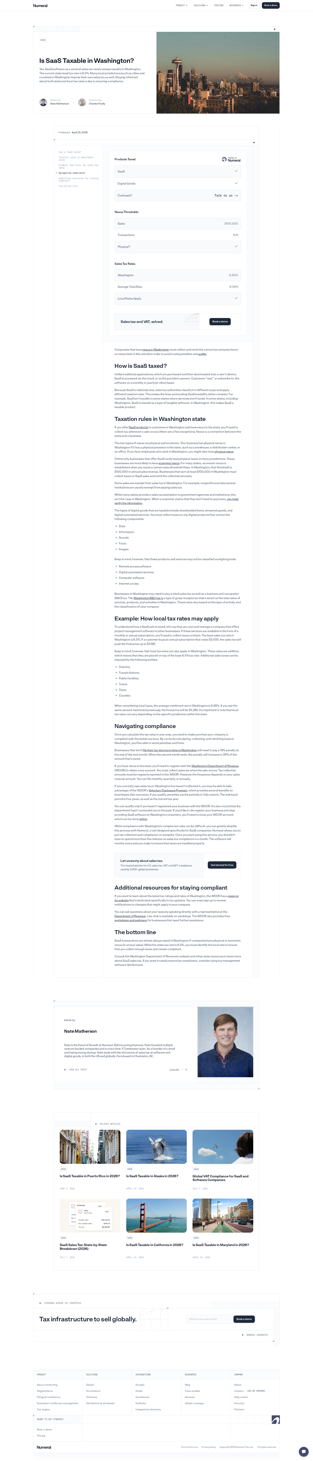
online (143, 819)
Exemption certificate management (57, 1403)
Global (90, 1385)
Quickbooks (142, 1397)
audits (202, 354)
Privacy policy (209, 1447)
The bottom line (68, 186)
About (237, 1385)
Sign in (254, 5)
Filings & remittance (48, 1397)
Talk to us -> (226, 195)
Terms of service (189, 1447)
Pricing (41, 1436)
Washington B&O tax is (148, 598)
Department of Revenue (130, 916)
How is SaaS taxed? (70, 152)
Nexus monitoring (47, 1385)
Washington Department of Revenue (215, 766)
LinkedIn (174, 1069)
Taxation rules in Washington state (76, 158)
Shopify (139, 1385)
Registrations (45, 1391)
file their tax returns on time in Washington (170, 750)
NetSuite (140, 1403)
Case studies (192, 1391)
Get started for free (222, 865)
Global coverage (194, 1403)
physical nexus (223, 451)
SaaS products (138, 427)
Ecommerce (93, 1391)
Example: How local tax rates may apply (79, 166)
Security (239, 1403)
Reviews (190, 1397)
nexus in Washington (155, 349)
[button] (182, 5)
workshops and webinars (130, 920)
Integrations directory (148, 1409)
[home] (40, 5)
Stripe (139, 1391)
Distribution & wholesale (100, 1403)
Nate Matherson (59, 103)
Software (91, 1397)
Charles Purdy (97, 103)
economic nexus (169, 463)
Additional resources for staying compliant (79, 179)
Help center (241, 1397)
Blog (187, 1385)
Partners (239, 1409)
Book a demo (270, 5)
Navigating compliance (72, 173)
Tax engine (43, 1409)
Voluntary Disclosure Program (168, 790)
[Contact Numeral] (304, 1452)
